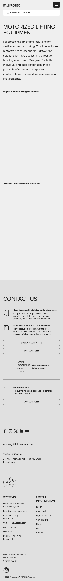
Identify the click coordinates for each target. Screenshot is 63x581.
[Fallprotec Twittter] (16, 431)
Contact (39, 532)
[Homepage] (11, 5)
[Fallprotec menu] (56, 5)
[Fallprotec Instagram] (10, 431)
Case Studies (42, 511)
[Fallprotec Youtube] (27, 431)
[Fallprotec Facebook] (5, 431)
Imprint (39, 507)
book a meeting (29, 343)
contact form (31, 351)
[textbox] (31, 13)
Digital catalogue (43, 515)
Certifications (42, 520)
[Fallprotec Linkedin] (21, 431)
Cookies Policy (10, 561)
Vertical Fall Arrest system (15, 523)
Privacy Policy (9, 558)
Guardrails (7, 531)
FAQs (38, 528)
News (38, 524)
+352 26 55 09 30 (13, 454)
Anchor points (9, 527)
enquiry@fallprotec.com (18, 444)
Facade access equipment (15, 511)
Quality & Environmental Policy (18, 555)
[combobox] (31, 13)
